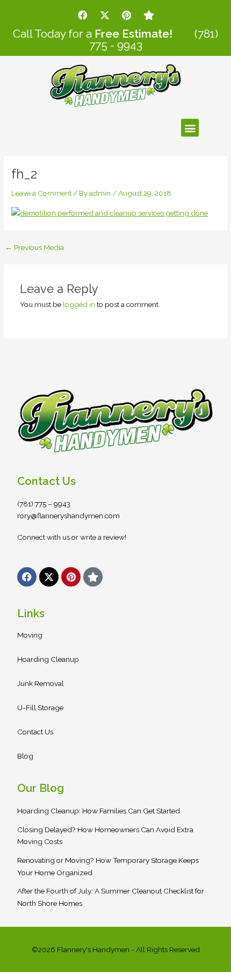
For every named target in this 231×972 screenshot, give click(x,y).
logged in (79, 304)
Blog (25, 756)
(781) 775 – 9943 (43, 503)
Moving (29, 635)
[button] (190, 128)
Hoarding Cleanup (48, 659)
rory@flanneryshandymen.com (68, 515)
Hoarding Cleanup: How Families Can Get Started (98, 810)
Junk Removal (40, 683)
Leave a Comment (41, 193)
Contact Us (35, 731)
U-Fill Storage (40, 707)
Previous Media (34, 248)
